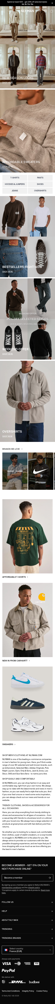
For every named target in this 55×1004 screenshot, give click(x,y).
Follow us (7, 902)
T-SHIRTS (14, 177)
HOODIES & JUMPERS (15, 184)
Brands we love (11, 449)
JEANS (15, 190)
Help (4, 911)
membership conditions (11, 887)
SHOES (40, 184)
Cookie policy (42, 991)
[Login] (40, 11)
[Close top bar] (52, 3)
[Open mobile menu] (3, 11)
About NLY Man (10, 920)
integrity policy (34, 887)
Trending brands (11, 938)
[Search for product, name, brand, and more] (9, 11)
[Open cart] (51, 11)
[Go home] (27, 11)
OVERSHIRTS (40, 190)
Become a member (13, 877)
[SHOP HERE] (27, 44)
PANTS (40, 177)
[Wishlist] (45, 11)
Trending (7, 929)
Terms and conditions (11, 991)
